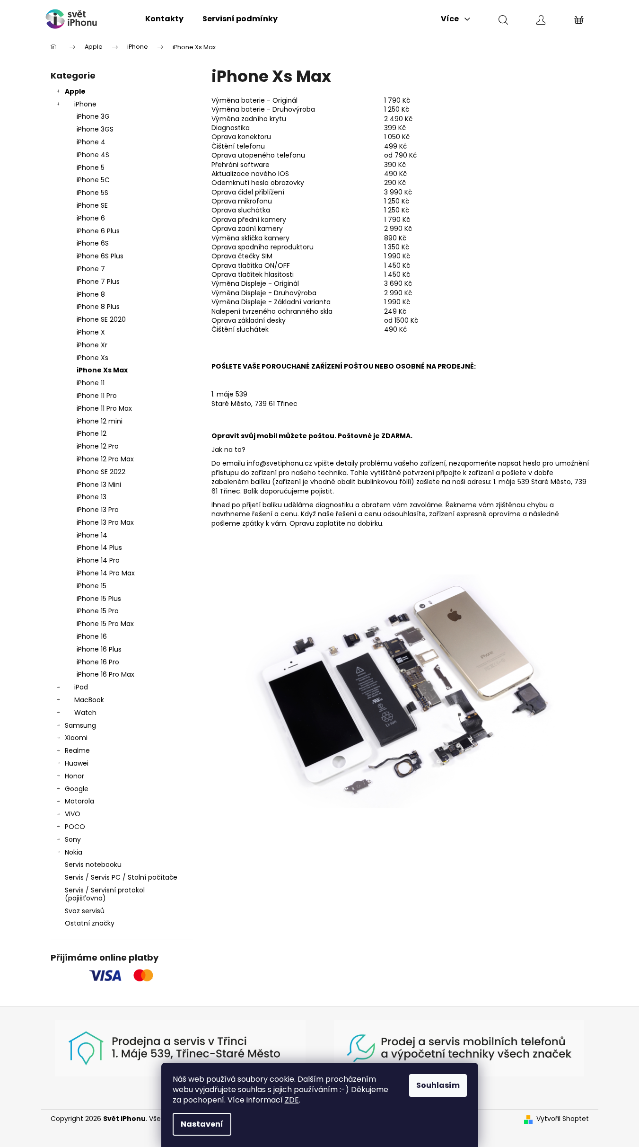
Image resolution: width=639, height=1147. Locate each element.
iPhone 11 (91, 383)
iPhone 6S (93, 243)
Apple (75, 91)
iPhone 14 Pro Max (106, 573)
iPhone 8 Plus (98, 306)
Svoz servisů (85, 911)
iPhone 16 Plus (99, 649)
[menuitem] (164, 19)
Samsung (80, 725)
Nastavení (202, 1124)
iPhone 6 (91, 218)
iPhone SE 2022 (101, 471)
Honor (74, 776)
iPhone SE (92, 205)
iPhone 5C (93, 180)
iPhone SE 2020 (101, 319)
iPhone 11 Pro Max (104, 408)
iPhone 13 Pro (98, 509)
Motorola (79, 801)
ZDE (292, 1099)
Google (76, 789)
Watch (85, 712)
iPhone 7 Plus (98, 281)
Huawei (76, 763)
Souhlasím (438, 1085)
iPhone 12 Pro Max (105, 459)
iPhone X (91, 332)
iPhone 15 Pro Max (105, 623)
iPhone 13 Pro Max (105, 522)
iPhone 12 (91, 433)
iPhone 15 (91, 586)
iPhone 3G (93, 116)
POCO (75, 826)
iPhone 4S (93, 154)
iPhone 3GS (95, 129)
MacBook (89, 700)
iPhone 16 (92, 636)
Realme (77, 750)
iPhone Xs (92, 357)
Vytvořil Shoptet (562, 1118)
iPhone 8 (91, 294)
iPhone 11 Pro (97, 395)
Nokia (73, 852)
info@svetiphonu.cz (279, 463)
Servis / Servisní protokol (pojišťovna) (105, 894)
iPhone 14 (92, 535)
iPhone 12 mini (100, 421)
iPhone (85, 104)
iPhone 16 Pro (98, 662)
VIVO (72, 814)
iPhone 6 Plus (98, 231)
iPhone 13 (91, 497)
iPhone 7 (91, 269)
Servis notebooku (93, 864)
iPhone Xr (92, 345)
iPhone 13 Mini (99, 484)
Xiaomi (76, 737)
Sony (73, 839)
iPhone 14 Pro (98, 560)
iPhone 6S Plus (100, 256)
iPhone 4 (91, 142)
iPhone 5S (92, 192)
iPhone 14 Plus (99, 547)
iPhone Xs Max (102, 370)
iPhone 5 (91, 167)
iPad (81, 687)
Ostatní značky (89, 923)
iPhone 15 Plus (99, 598)
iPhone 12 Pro (98, 446)
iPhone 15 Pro (98, 611)
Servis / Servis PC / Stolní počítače (121, 877)
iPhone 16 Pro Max (105, 674)
